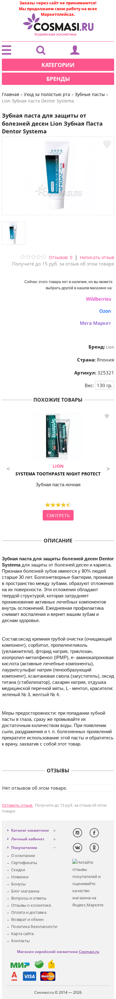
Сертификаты (24, 862)
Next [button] (108, 468)
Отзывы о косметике (31, 905)
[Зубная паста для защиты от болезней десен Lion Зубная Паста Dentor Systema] (58, 208)
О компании (23, 855)
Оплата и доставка (28, 912)
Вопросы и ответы (28, 898)
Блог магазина (25, 891)
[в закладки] (107, 144)
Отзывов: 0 (60, 257)
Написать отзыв (97, 257)
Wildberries (98, 299)
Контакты (20, 940)
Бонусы (18, 884)
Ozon (105, 311)
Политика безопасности (34, 926)
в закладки (106, 416)
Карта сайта (22, 933)
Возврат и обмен (27, 919)
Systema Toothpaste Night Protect (58, 470)
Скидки (18, 869)
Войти (74, 51)
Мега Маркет (95, 323)
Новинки (19, 877)
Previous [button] (8, 468)
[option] (58, 467)
